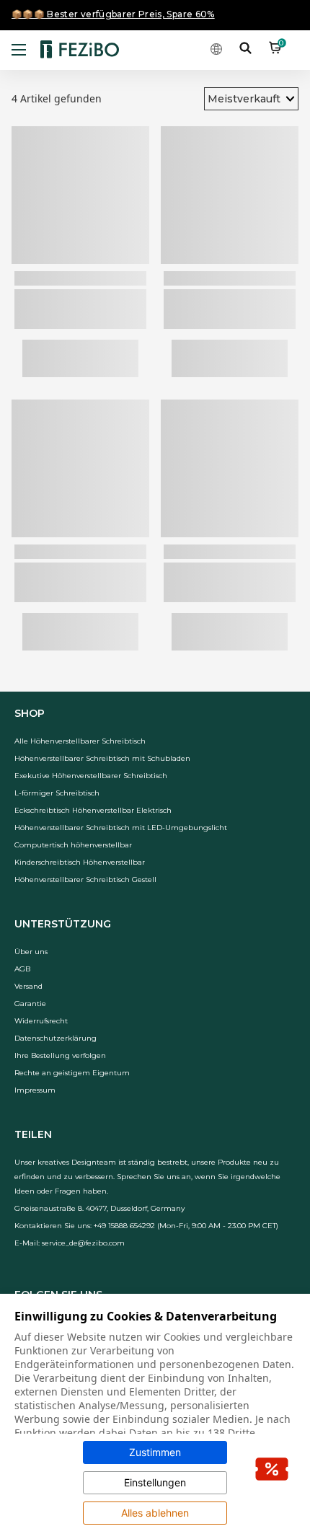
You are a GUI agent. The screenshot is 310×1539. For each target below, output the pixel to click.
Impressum (35, 1090)
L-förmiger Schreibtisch (56, 793)
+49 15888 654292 (124, 1225)
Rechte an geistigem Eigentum (72, 1072)
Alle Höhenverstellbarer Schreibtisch (80, 741)
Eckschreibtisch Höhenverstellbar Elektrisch (93, 810)
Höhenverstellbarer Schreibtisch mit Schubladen (102, 758)
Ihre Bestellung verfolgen (60, 1055)
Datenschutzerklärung (55, 1038)
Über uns (31, 951)
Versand (28, 986)
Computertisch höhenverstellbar (73, 845)
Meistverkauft (244, 98)
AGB (22, 969)
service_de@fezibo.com (83, 1243)
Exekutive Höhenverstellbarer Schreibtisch (90, 775)
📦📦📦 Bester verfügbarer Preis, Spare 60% (113, 14)
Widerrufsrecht (41, 1021)
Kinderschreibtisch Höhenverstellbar (79, 862)
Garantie (30, 1003)
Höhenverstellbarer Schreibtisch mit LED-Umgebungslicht (120, 827)
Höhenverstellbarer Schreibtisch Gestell (85, 879)
